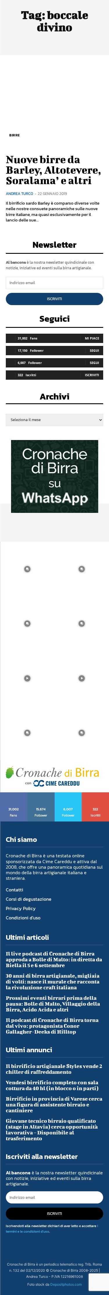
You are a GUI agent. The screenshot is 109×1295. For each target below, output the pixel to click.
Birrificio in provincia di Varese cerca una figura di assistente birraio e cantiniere (54, 1104)
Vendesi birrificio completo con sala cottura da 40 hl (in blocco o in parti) (52, 1085)
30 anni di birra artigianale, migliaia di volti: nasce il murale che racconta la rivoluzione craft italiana (52, 981)
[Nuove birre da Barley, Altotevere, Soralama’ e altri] (54, 103)
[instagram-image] (27, 569)
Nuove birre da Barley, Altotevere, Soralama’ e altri (53, 169)
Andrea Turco (19, 193)
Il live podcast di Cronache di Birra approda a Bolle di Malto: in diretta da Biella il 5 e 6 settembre (54, 959)
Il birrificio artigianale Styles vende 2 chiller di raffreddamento (54, 1069)
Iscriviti (54, 299)
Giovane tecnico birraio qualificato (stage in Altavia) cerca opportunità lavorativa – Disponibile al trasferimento (52, 1129)
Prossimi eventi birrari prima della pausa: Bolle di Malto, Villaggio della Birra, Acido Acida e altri (53, 1004)
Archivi (54, 398)
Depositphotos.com (66, 1284)
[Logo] (52, 776)
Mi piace (92, 338)
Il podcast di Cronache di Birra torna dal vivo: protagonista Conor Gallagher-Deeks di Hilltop (52, 1026)
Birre (14, 135)
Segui (94, 350)
